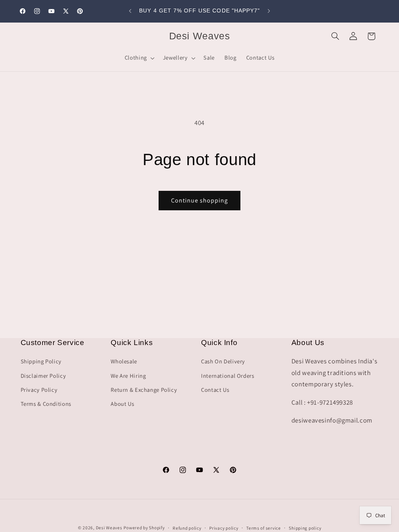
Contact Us (215, 389)
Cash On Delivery (223, 361)
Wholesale (124, 361)
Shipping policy (305, 528)
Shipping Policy (41, 361)
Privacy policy (223, 528)
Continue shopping (199, 200)
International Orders (227, 375)
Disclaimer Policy (43, 375)
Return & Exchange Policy (144, 389)
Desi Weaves (109, 527)
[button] (139, 58)
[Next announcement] (268, 11)
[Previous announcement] (130, 11)
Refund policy (187, 528)
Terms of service (263, 528)
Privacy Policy (39, 389)
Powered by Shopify (144, 527)
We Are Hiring (128, 375)
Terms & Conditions (46, 403)
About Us (122, 403)
